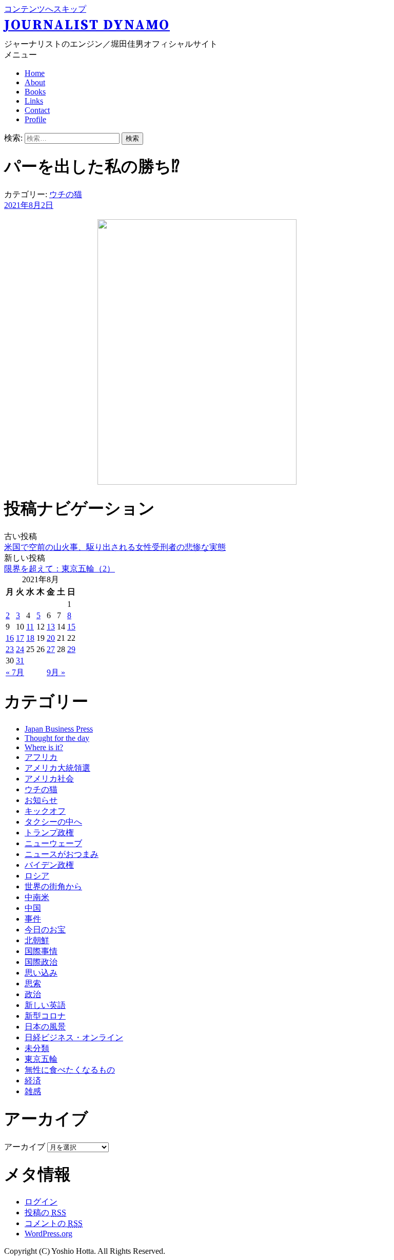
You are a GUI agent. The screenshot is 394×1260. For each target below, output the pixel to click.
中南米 (37, 897)
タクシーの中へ (53, 821)
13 (51, 626)
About (35, 82)
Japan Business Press (59, 728)
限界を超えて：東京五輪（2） (59, 568)
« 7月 (15, 672)
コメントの (54, 1223)
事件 (33, 918)
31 (20, 660)
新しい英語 (45, 1005)
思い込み (41, 972)
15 (71, 626)
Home (35, 73)
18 (30, 638)
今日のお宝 (45, 929)
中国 (33, 908)
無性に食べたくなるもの (70, 1069)
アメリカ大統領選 (57, 767)
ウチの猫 (65, 194)
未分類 (37, 1048)
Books (35, 91)
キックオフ (45, 811)
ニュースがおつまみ (61, 854)
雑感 (33, 1091)
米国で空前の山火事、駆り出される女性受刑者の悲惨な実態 (115, 547)
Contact (37, 110)
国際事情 (41, 951)
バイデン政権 (49, 865)
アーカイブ (24, 1146)
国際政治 (41, 962)
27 (51, 649)
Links (34, 101)
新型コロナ (45, 1015)
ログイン (41, 1201)
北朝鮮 (37, 940)
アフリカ (41, 757)
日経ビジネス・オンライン (74, 1037)
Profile (35, 119)
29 (71, 649)
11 (30, 626)
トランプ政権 (49, 832)
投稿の (45, 1212)
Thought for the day (57, 738)
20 (51, 638)
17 (20, 638)
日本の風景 (45, 1026)
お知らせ (41, 800)
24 (20, 649)
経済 (33, 1080)
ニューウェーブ (53, 843)
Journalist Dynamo (87, 25)
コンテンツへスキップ (45, 9)
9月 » (56, 672)
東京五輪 (41, 1059)
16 (10, 638)
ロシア (37, 875)
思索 (33, 983)
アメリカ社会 (49, 778)
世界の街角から (53, 886)
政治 (33, 994)
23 (10, 649)
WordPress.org (48, 1233)
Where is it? (44, 747)
